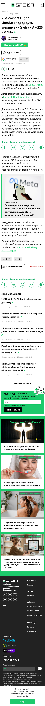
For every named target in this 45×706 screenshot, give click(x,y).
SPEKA (10, 673)
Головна (4, 12)
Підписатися (12, 52)
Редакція (30, 585)
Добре (23, 701)
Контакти (30, 596)
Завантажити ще (22, 383)
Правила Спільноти (34, 606)
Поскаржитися (37, 267)
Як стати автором (33, 611)
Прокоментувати (14, 266)
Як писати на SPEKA (34, 615)
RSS (4, 605)
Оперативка (14, 13)
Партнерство (32, 631)
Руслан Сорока (14, 37)
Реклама (30, 627)
